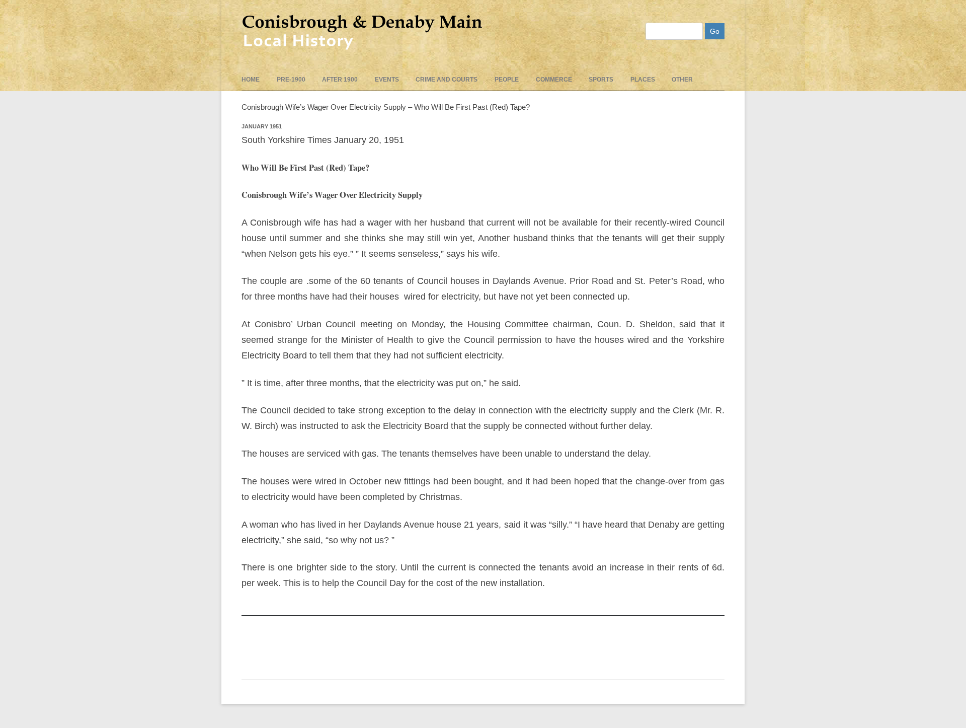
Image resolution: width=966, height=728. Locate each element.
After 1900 (340, 79)
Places (642, 79)
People (507, 79)
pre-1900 (291, 79)
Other (682, 79)
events (387, 79)
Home (251, 79)
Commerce (554, 79)
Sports (601, 79)
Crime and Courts (446, 79)
